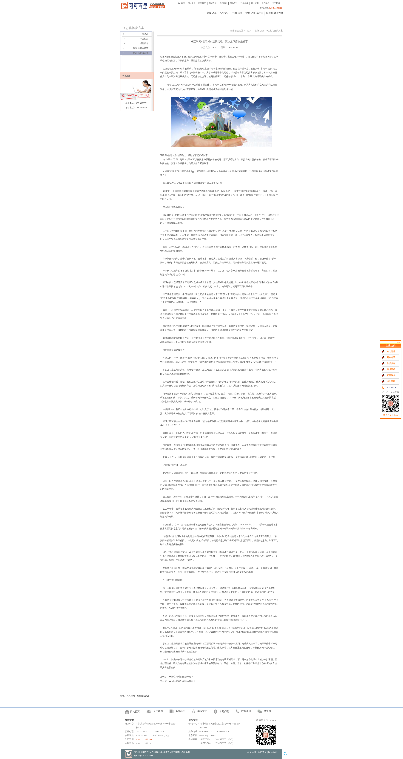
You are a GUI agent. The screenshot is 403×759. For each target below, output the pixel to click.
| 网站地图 (272, 752)
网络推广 (202, 3)
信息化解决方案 (275, 13)
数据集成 (244, 3)
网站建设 (191, 3)
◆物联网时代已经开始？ (181, 676)
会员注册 (251, 752)
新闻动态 (180, 711)
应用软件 (223, 3)
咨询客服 (391, 351)
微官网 (267, 711)
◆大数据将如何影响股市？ (182, 681)
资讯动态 (259, 30)
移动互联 (234, 3)
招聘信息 (238, 13)
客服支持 (202, 711)
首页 (183, 3)
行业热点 (225, 13)
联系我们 (246, 711)
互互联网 (131, 696)
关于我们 (276, 3)
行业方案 (255, 3)
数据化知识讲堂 (254, 13)
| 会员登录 (262, 752)
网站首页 (135, 711)
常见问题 (224, 711)
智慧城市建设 (143, 696)
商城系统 (212, 3)
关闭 (398, 342)
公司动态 (212, 13)
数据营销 (391, 363)
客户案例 (265, 3)
